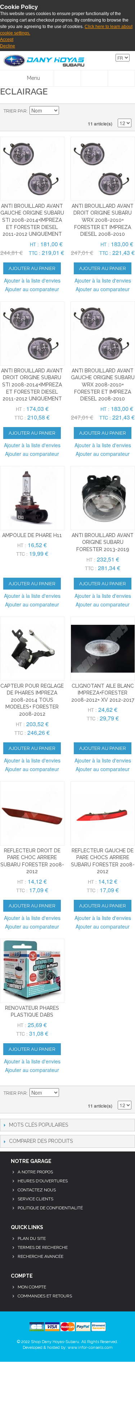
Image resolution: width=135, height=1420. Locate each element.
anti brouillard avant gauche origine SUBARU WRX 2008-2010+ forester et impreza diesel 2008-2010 (103, 385)
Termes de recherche (43, 1247)
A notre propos (35, 1171)
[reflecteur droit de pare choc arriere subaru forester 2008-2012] (32, 813)
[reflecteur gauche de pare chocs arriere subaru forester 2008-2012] (103, 813)
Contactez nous (37, 1189)
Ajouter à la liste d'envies (32, 280)
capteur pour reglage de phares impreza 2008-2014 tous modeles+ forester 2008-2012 (32, 700)
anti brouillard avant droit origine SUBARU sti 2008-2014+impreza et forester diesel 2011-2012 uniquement (32, 385)
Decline (7, 46)
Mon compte (32, 1287)
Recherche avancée (40, 1256)
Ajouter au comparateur (32, 289)
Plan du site (32, 1238)
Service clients (35, 1198)
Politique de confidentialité (50, 1207)
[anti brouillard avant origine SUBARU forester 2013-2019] (103, 498)
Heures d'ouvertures (43, 1180)
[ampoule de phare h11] (32, 498)
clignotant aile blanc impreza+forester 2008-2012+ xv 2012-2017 (102, 693)
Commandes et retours (45, 1295)
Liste (126, 111)
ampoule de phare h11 (32, 535)
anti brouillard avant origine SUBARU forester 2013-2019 (103, 542)
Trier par (15, 111)
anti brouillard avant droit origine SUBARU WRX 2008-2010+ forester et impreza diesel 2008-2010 (103, 220)
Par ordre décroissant (65, 111)
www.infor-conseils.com (90, 1347)
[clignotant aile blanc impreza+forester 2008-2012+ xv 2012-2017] (103, 649)
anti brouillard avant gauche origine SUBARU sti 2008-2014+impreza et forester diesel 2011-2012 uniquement (32, 220)
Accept (6, 39)
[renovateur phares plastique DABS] (32, 971)
